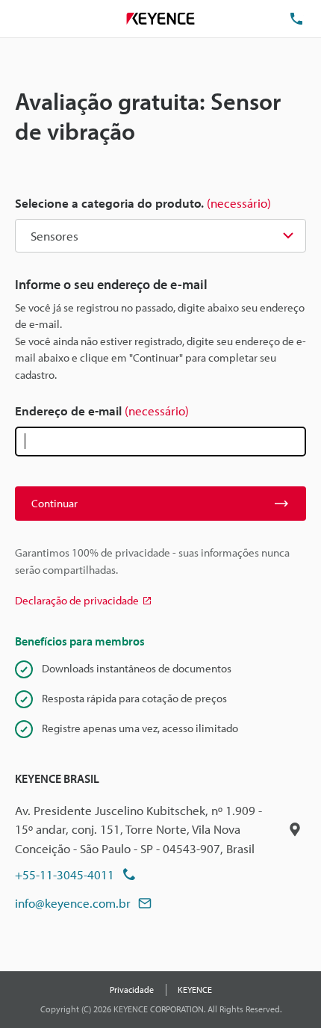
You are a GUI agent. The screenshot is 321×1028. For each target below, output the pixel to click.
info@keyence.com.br (73, 903)
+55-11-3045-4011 (64, 874)
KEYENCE (195, 989)
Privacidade (132, 989)
